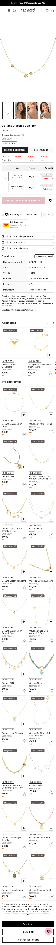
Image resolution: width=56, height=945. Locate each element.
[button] (42, 175)
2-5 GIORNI (10, 143)
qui (34, 310)
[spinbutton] (46, 175)
